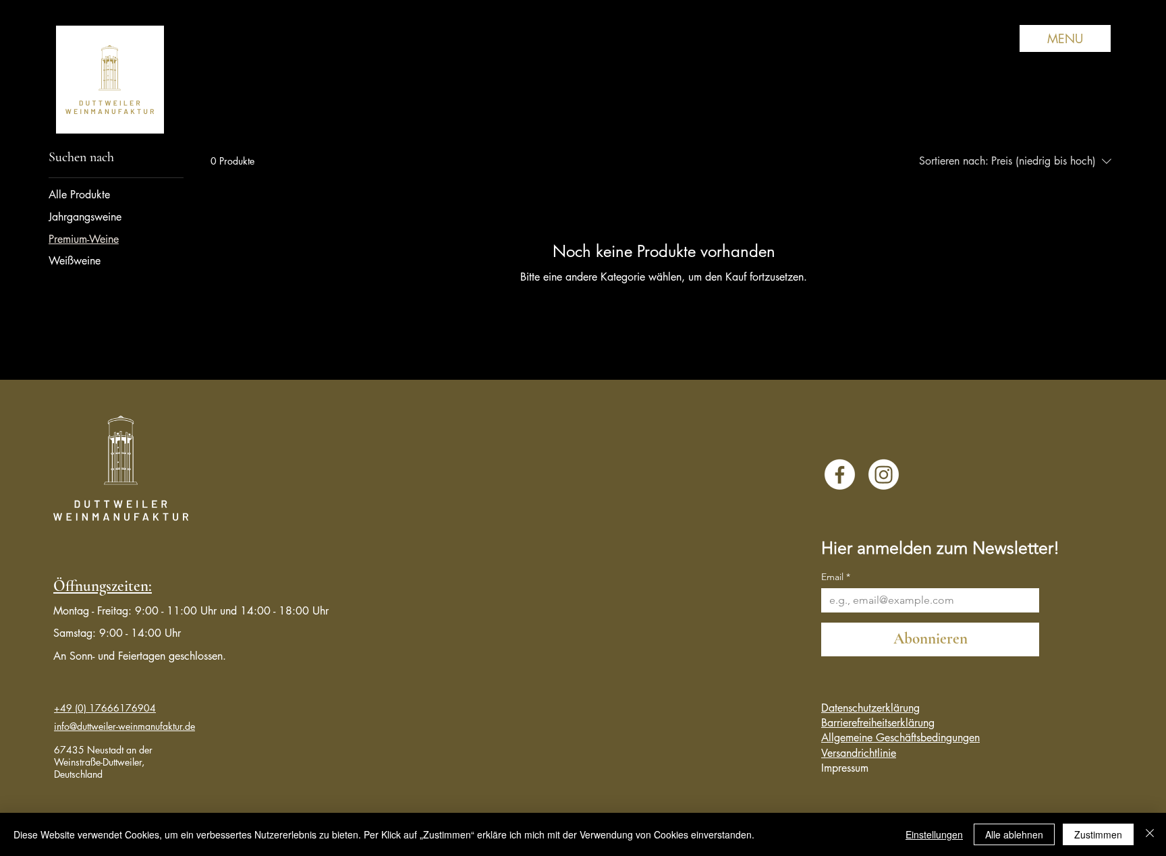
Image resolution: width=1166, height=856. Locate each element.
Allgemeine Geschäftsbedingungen (900, 738)
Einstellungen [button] (934, 834)
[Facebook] (839, 474)
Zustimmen (1098, 834)
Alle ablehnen (1014, 834)
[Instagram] (883, 474)
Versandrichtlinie (858, 753)
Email (835, 577)
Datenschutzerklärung (870, 708)
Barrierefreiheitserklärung (878, 723)
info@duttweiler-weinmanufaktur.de (124, 726)
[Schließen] (1150, 834)
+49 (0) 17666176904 (105, 708)
